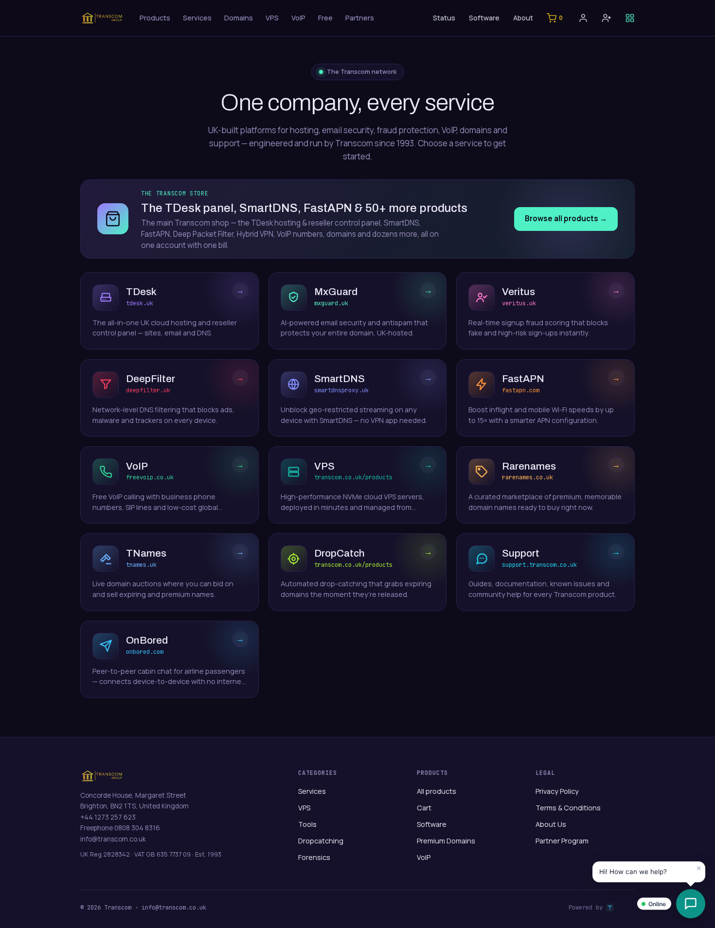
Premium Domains (446, 840)
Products (155, 17)
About (523, 17)
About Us (551, 824)
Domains (238, 17)
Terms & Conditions (568, 807)
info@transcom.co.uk (113, 839)
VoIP (298, 17)
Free (325, 17)
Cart (424, 807)
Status (444, 17)
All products (436, 791)
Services (197, 17)
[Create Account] (606, 18)
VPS (272, 17)
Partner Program (562, 840)
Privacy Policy (557, 791)
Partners (359, 17)
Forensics (314, 857)
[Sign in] (583, 18)
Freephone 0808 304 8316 (120, 827)
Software (484, 17)
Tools (307, 824)
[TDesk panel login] (630, 18)
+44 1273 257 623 (108, 817)
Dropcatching (320, 840)
